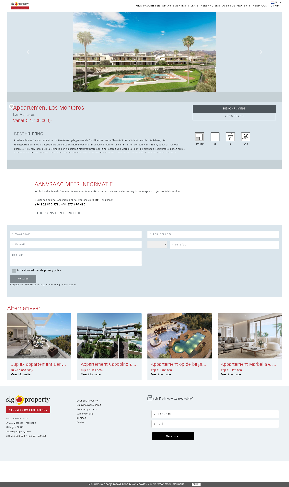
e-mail (96, 200)
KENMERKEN (234, 116)
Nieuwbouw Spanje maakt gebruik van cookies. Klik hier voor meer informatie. (136, 484)
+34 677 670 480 (73, 204)
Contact (81, 422)
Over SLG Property (87, 401)
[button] (27, 52)
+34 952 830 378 (47, 204)
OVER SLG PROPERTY (236, 6)
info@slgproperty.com (18, 432)
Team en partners (87, 409)
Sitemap (81, 418)
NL (276, 2)
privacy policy (52, 270)
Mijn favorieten (148, 6)
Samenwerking (85, 414)
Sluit (196, 484)
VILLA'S (193, 6)
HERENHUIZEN (210, 6)
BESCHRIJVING (234, 108)
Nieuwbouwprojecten (89, 405)
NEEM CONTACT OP (266, 6)
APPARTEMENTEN (174, 6)
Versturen (173, 436)
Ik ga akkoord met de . (39, 270)
